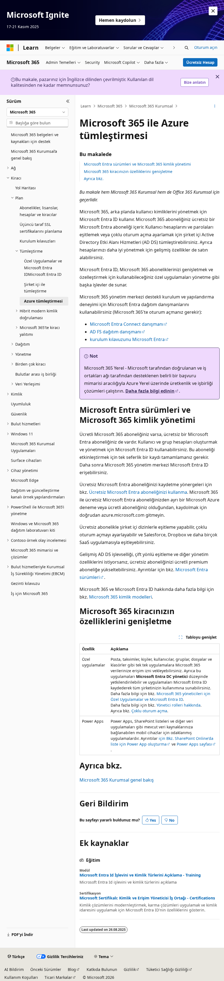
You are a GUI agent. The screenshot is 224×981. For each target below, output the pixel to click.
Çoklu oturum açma (149, 710)
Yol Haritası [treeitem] (25, 187)
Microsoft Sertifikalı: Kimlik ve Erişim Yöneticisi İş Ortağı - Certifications (147, 898)
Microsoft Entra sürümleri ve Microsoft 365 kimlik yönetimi (137, 164)
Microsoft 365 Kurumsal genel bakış (116, 780)
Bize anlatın (195, 82)
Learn (86, 106)
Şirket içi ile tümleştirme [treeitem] (35, 288)
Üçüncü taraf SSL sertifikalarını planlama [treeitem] (41, 228)
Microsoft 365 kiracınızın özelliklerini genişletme (128, 171)
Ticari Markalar (58, 977)
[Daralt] (68, 101)
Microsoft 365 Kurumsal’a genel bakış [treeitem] (34, 155)
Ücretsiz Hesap (200, 62)
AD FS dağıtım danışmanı (115, 332)
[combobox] (37, 112)
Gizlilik (130, 969)
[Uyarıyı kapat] (213, 11)
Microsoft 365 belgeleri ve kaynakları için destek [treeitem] (34, 138)
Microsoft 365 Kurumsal (151, 106)
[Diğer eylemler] (215, 106)
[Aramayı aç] (186, 48)
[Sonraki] (174, 47)
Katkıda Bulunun (102, 969)
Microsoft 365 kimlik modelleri (120, 597)
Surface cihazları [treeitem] (26, 460)
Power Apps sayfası (194, 744)
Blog (72, 969)
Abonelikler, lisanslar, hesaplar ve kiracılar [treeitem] (39, 211)
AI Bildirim (14, 969)
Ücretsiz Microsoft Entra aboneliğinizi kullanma (138, 492)
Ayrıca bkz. (94, 178)
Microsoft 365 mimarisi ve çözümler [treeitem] (34, 554)
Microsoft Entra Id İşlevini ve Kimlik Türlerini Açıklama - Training (140, 875)
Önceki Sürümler (45, 969)
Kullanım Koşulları (21, 977)
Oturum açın (205, 47)
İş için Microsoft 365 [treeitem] (29, 593)
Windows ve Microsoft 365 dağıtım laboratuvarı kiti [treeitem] (35, 527)
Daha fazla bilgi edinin (150, 391)
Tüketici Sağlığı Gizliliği (167, 969)
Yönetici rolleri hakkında (179, 705)
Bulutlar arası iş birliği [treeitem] (35, 374)
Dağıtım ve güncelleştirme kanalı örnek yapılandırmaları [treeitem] (38, 494)
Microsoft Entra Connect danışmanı (126, 324)
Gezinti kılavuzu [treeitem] (25, 583)
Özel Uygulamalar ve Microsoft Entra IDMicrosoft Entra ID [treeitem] (43, 267)
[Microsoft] (10, 47)
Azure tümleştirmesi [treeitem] (43, 301)
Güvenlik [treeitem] (19, 414)
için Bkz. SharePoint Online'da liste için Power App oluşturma (162, 741)
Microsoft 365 (110, 106)
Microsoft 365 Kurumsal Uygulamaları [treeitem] (33, 447)
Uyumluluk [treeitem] (21, 403)
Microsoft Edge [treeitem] (25, 480)
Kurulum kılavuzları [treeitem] (37, 241)
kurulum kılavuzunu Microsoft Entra (127, 339)
